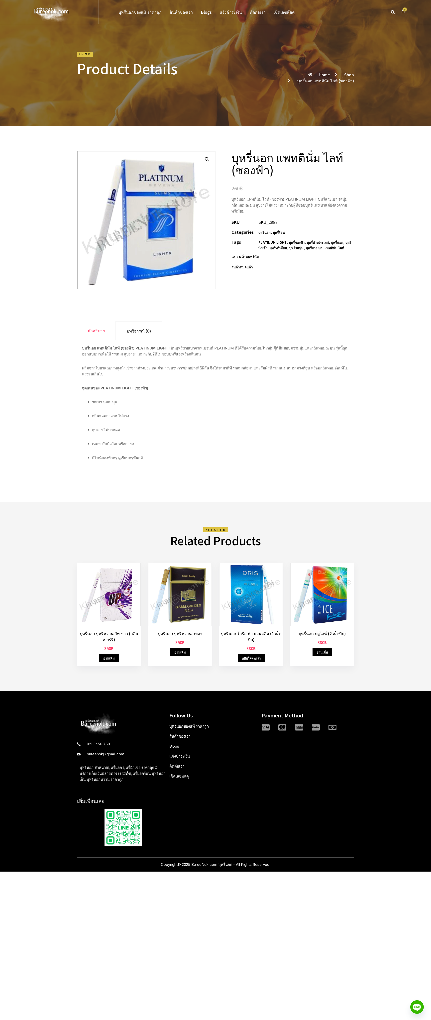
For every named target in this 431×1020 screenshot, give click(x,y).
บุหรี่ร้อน (279, 232)
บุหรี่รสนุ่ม (296, 247)
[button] (393, 12)
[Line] (417, 1007)
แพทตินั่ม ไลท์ (334, 247)
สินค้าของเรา (181, 12)
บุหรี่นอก (264, 232)
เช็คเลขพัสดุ (284, 12)
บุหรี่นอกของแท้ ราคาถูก (140, 12)
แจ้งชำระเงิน (231, 12)
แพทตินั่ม (252, 256)
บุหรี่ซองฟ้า (297, 242)
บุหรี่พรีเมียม (278, 247)
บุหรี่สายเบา (314, 247)
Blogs (206, 12)
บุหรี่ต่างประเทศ (318, 242)
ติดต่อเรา (258, 12)
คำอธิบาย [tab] (96, 331)
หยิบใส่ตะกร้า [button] (251, 658)
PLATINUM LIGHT (272, 242)
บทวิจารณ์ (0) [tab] (139, 331)
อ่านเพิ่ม (109, 658)
